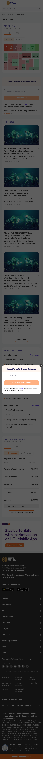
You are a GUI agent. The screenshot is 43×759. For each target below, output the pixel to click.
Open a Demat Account (22, 383)
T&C (22, 388)
